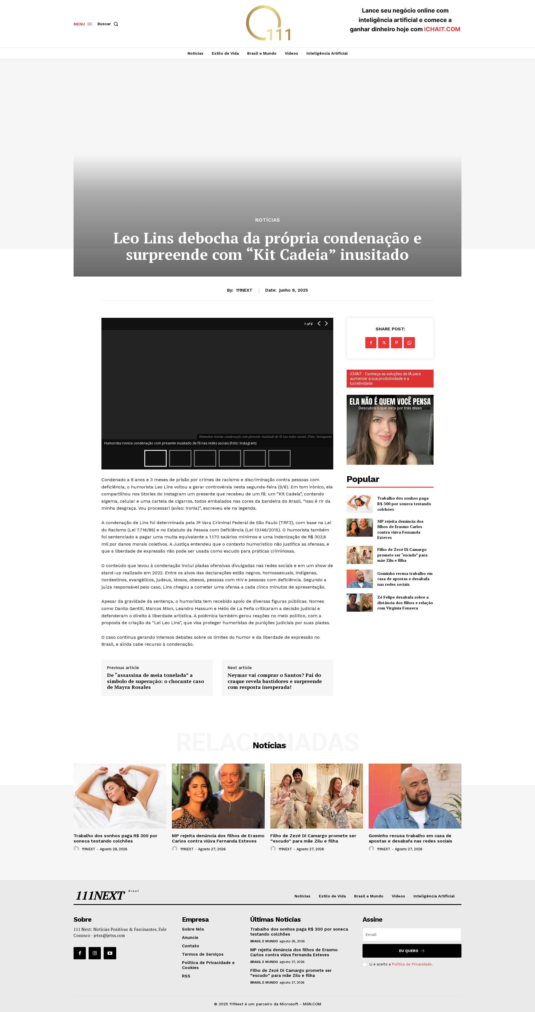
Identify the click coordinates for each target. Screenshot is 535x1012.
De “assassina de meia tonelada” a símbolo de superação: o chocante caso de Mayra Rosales (155, 681)
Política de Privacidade (412, 964)
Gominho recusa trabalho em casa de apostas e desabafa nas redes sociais (404, 579)
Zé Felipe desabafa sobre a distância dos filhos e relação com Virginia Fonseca (405, 602)
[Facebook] (370, 342)
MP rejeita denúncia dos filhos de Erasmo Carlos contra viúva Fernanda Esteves (400, 529)
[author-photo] (77, 849)
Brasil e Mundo (264, 941)
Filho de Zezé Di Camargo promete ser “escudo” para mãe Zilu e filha (402, 555)
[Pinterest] (396, 342)
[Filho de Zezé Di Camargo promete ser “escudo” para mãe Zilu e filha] (360, 555)
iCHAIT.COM (442, 29)
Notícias (267, 220)
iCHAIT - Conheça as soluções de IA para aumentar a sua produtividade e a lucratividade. (385, 379)
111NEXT (244, 290)
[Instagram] (95, 953)
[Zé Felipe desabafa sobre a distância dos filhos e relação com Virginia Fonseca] (360, 603)
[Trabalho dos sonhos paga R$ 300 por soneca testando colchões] (360, 504)
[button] (109, 24)
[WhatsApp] (409, 342)
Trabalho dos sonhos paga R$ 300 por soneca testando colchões (404, 503)
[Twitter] (383, 342)
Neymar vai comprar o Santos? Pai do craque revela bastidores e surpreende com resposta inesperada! (275, 681)
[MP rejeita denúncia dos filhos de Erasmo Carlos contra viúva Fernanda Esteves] (360, 528)
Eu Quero (408, 951)
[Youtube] (110, 953)
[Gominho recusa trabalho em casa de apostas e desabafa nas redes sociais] (360, 579)
